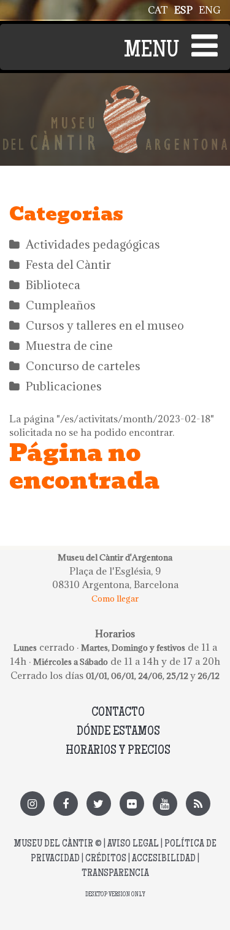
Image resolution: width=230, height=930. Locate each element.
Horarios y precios (118, 751)
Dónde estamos (118, 732)
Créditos (105, 859)
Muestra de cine (69, 345)
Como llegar (115, 598)
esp (183, 10)
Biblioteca (53, 284)
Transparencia (115, 874)
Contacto (118, 713)
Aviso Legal (133, 844)
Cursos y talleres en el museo (105, 325)
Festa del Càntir (68, 264)
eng (210, 10)
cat (158, 10)
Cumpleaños (61, 305)
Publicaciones (64, 386)
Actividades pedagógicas (93, 244)
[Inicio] (115, 92)
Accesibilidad (164, 859)
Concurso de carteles (83, 365)
